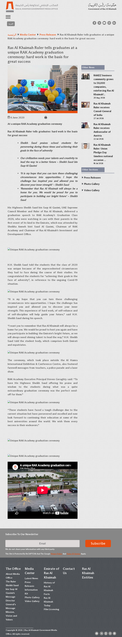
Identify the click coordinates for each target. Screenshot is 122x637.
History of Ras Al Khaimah (49, 586)
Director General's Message (11, 604)
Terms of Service (73, 554)
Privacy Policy (56, 554)
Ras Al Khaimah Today (48, 601)
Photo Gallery (32, 597)
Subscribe (98, 543)
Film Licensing (51, 609)
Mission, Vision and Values (11, 616)
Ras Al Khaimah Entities (88, 573)
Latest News (31, 578)
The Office (13, 569)
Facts (47, 594)
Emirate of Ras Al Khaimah (51, 573)
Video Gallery (32, 601)
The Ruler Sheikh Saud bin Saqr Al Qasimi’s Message (12, 589)
